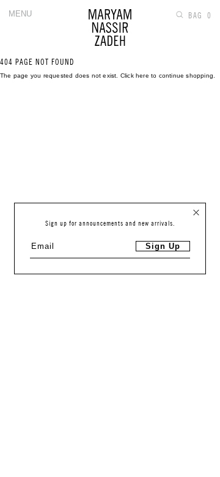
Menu (20, 13)
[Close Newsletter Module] (196, 213)
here (142, 75)
